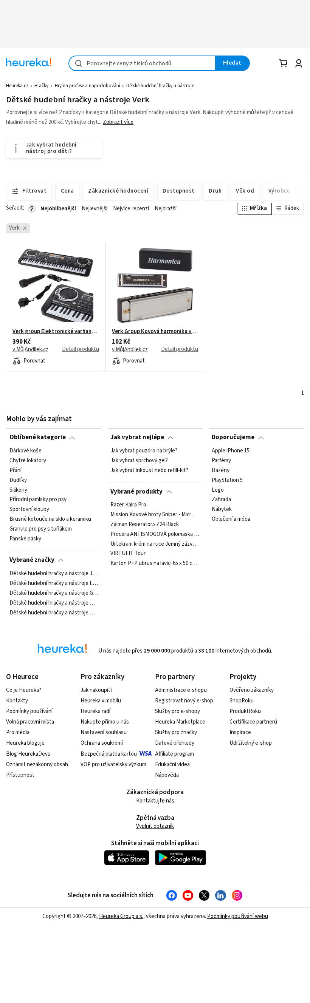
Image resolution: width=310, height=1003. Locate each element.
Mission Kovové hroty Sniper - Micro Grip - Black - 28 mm (154, 514)
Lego (218, 490)
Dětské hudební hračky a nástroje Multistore (53, 612)
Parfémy (221, 460)
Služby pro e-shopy (177, 711)
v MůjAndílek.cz (30, 349)
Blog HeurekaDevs (28, 754)
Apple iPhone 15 (231, 451)
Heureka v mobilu (101, 701)
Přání (15, 470)
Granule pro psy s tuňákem (40, 529)
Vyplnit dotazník (155, 826)
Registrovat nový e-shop (184, 701)
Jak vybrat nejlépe (137, 437)
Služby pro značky (176, 732)
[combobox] (142, 63)
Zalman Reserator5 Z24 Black (144, 524)
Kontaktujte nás (155, 801)
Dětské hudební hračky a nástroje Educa (53, 583)
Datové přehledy (174, 743)
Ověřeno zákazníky (251, 690)
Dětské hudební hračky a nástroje (160, 85)
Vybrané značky (31, 560)
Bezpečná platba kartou (109, 754)
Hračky (41, 85)
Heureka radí (95, 711)
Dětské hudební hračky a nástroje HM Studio (53, 602)
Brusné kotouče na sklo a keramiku (50, 519)
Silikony (18, 490)
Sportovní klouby (29, 509)
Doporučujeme (233, 437)
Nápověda (167, 775)
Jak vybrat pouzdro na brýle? (143, 451)
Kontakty (17, 701)
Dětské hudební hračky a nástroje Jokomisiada (53, 573)
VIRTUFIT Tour (128, 554)
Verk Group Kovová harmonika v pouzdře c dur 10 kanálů (155, 331)
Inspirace (240, 732)
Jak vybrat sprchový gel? (139, 460)
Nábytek (222, 509)
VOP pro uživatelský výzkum (113, 764)
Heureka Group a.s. (121, 916)
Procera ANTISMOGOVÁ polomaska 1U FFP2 (154, 534)
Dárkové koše (25, 451)
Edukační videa (172, 764)
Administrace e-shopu (181, 690)
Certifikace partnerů (253, 722)
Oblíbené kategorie (37, 437)
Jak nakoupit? (97, 690)
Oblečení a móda (231, 519)
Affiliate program (174, 754)
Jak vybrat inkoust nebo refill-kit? (149, 470)
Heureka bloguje (25, 743)
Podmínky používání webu (237, 916)
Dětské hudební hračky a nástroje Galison (53, 593)
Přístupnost (20, 775)
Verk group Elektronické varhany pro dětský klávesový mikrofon (55, 331)
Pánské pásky (25, 538)
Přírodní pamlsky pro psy (38, 499)
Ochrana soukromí (102, 743)
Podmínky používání (29, 711)
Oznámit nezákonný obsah (37, 764)
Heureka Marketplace (180, 722)
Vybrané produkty (136, 491)
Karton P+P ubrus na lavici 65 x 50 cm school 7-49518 (154, 564)
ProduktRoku (245, 711)
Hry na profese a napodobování (87, 85)
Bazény (220, 470)
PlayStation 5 (227, 480)
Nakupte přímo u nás (105, 722)
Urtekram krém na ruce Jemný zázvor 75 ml (154, 544)
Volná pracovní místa (30, 722)
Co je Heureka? (23, 690)
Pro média (17, 732)
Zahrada (221, 499)
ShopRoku (241, 701)
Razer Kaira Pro (128, 505)
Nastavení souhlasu (104, 732)
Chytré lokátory (27, 460)
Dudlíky (18, 480)
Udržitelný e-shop (250, 743)
